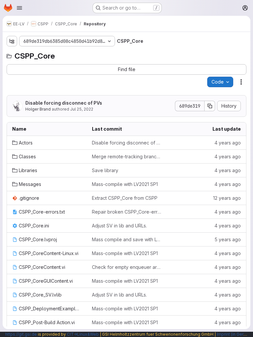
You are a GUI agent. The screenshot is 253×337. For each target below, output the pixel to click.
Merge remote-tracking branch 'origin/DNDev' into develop (126, 156)
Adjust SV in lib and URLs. (119, 225)
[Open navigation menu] (19, 8)
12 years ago (227, 198)
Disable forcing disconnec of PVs (63, 103)
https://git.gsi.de (21, 334)
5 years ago (227, 239)
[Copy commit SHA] (210, 106)
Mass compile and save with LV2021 (126, 239)
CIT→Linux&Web (83, 334)
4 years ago (227, 142)
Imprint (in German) (235, 334)
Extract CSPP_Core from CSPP (124, 198)
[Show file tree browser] (12, 41)
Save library (105, 170)
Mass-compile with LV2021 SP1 (125, 184)
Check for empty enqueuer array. (126, 267)
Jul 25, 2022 (81, 109)
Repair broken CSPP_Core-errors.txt (126, 212)
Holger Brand (38, 109)
